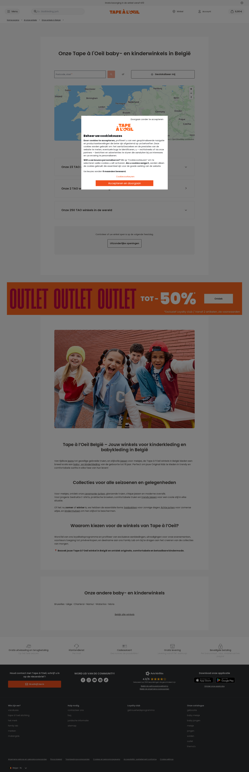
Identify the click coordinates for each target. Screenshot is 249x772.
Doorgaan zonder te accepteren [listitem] (147, 119)
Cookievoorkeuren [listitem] (125, 176)
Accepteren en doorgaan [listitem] (124, 183)
